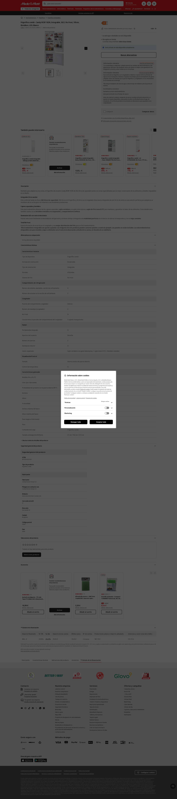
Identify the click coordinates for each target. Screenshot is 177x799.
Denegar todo (76, 422)
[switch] (107, 408)
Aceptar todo (101, 422)
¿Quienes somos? (80, 398)
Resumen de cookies (91, 398)
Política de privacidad (69, 398)
